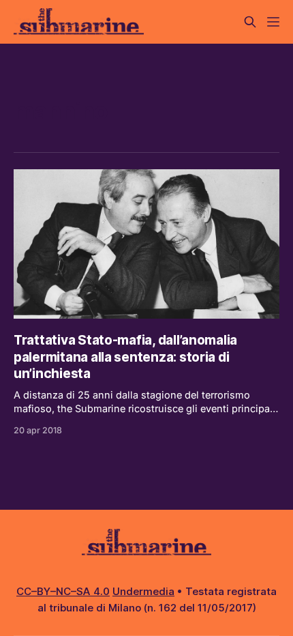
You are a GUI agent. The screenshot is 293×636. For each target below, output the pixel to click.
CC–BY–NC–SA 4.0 (63, 591)
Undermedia (143, 591)
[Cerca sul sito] (250, 22)
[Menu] (273, 22)
